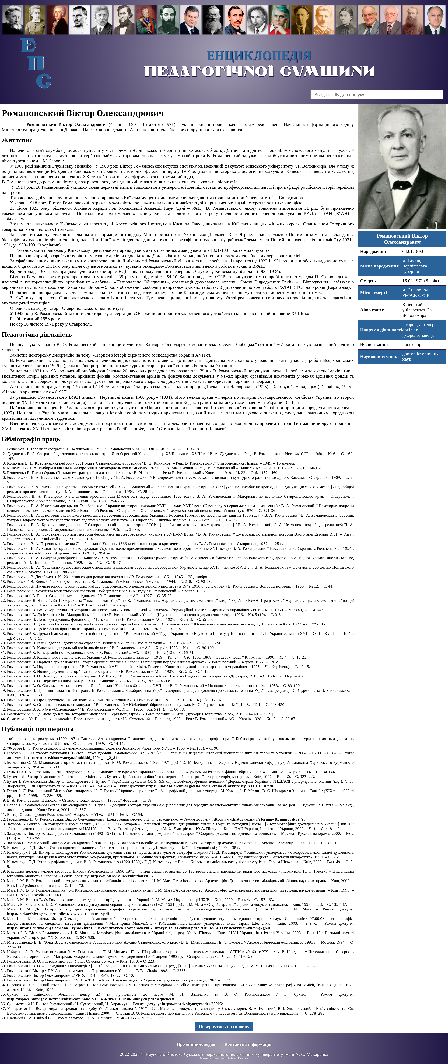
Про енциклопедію (196, 1044)
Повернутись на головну (224, 1026)
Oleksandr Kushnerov (238, 1058)
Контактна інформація (247, 1044)
